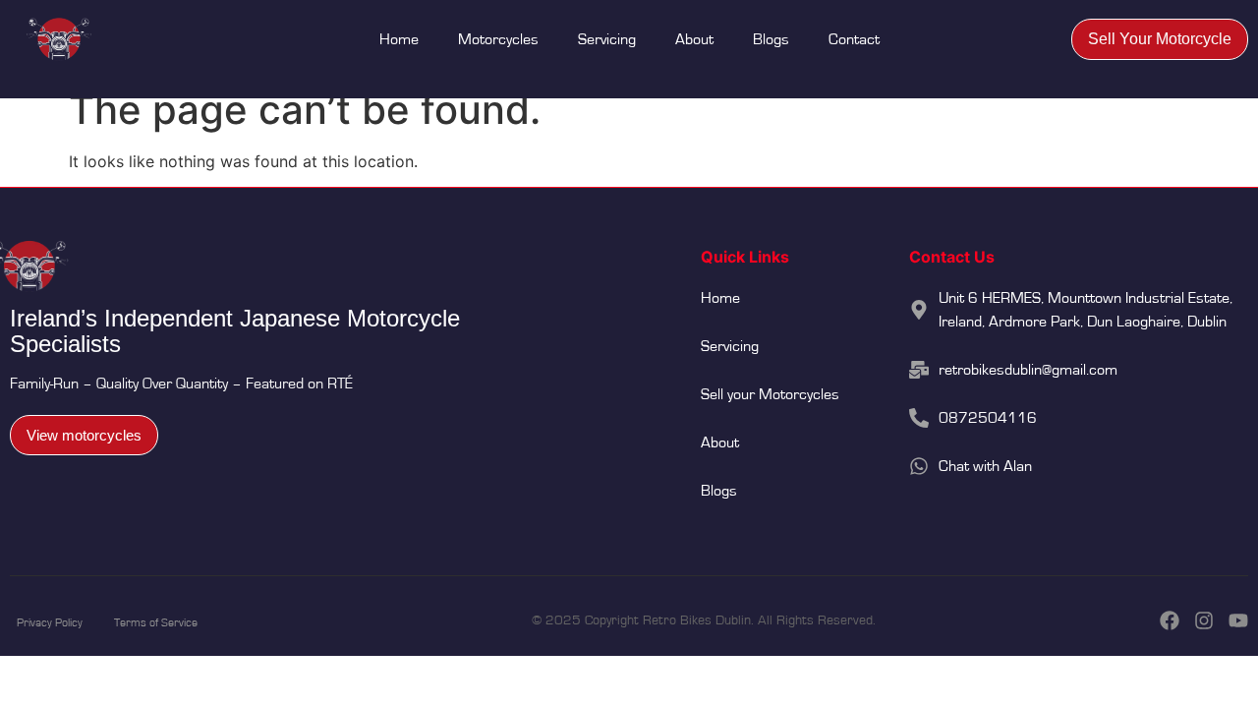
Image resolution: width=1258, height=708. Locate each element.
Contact (854, 39)
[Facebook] (1169, 620)
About (694, 39)
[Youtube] (1238, 620)
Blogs (771, 39)
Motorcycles (498, 39)
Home (399, 39)
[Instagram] (1204, 620)
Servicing (607, 39)
